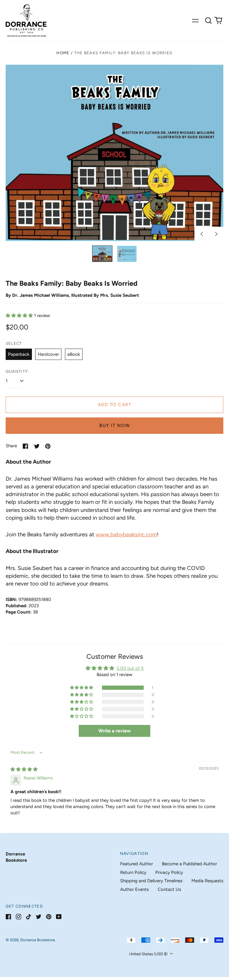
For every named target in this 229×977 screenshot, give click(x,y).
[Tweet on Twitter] (37, 446)
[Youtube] (59, 916)
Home (62, 53)
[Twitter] (38, 916)
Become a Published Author (189, 863)
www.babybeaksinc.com (126, 534)
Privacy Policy (169, 872)
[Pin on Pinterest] (48, 446)
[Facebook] (8, 916)
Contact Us (169, 889)
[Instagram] (18, 916)
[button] (208, 20)
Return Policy (133, 872)
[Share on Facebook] (25, 446)
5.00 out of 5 (130, 668)
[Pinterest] (49, 916)
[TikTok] (28, 916)
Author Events (134, 889)
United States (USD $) (148, 954)
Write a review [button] (114, 731)
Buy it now (114, 425)
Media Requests (207, 880)
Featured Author (136, 863)
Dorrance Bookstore (37, 940)
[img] (24, 769)
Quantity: (17, 371)
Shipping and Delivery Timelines (151, 880)
